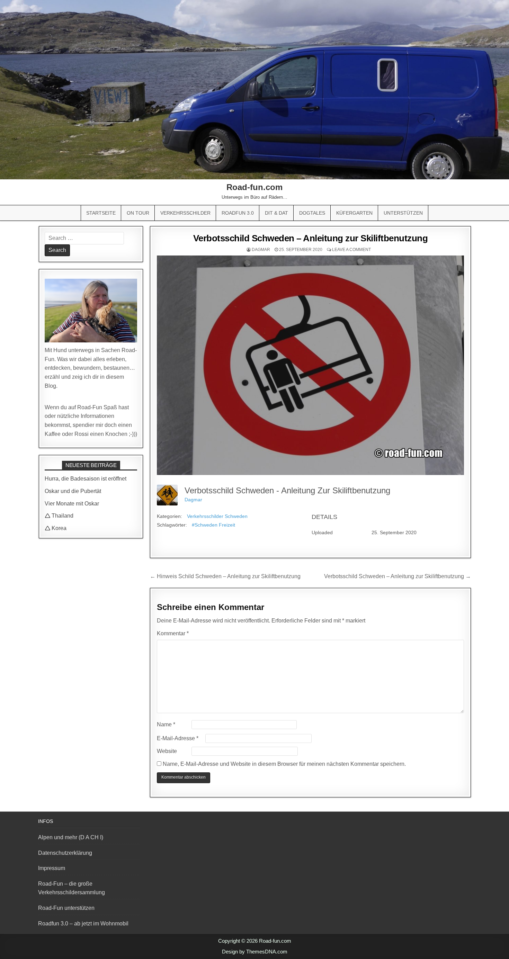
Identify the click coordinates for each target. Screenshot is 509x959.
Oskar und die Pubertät (73, 491)
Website (167, 751)
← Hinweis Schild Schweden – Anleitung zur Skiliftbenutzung (225, 576)
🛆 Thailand (59, 516)
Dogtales (312, 213)
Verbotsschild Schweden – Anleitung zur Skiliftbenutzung (310, 238)
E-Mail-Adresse (177, 738)
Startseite (101, 213)
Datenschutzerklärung (65, 853)
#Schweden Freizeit (213, 525)
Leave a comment (351, 249)
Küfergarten (354, 213)
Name (166, 724)
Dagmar (261, 249)
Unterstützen (403, 213)
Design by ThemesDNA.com (254, 951)
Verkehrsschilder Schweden (217, 516)
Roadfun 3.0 (238, 213)
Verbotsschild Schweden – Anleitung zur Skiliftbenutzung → (397, 576)
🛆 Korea (55, 528)
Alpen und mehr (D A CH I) (70, 837)
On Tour (138, 213)
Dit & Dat (276, 213)
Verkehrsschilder (185, 213)
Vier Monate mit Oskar (72, 504)
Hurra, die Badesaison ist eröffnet (85, 479)
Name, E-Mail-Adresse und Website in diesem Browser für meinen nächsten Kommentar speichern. (284, 764)
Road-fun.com (254, 187)
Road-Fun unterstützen (66, 908)
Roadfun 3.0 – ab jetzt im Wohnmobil (83, 923)
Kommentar (173, 633)
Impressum (51, 868)
